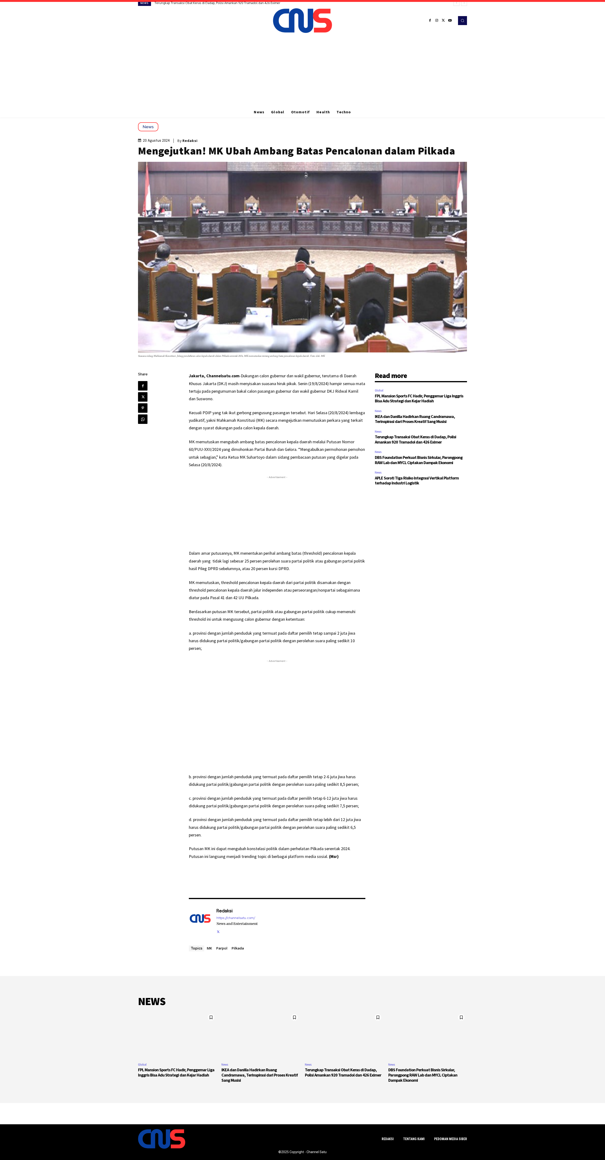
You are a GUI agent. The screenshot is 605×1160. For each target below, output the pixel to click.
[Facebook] (430, 20)
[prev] (456, 3)
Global (379, 390)
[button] (462, 20)
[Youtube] (450, 20)
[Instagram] (436, 20)
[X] (443, 20)
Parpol (221, 948)
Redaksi (190, 141)
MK (209, 948)
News (148, 126)
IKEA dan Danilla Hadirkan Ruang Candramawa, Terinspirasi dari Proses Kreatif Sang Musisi (415, 419)
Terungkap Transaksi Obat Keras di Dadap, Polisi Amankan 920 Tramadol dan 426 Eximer (415, 439)
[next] (464, 3)
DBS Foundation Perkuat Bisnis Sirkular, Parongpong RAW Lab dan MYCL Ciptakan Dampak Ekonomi (225, 3)
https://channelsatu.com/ (235, 918)
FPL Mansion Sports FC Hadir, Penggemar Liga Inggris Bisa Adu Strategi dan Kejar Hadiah (419, 398)
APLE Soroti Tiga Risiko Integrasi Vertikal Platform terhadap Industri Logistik (417, 480)
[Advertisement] (302, 71)
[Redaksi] (200, 920)
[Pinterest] (142, 408)
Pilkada (238, 948)
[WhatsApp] (142, 419)
